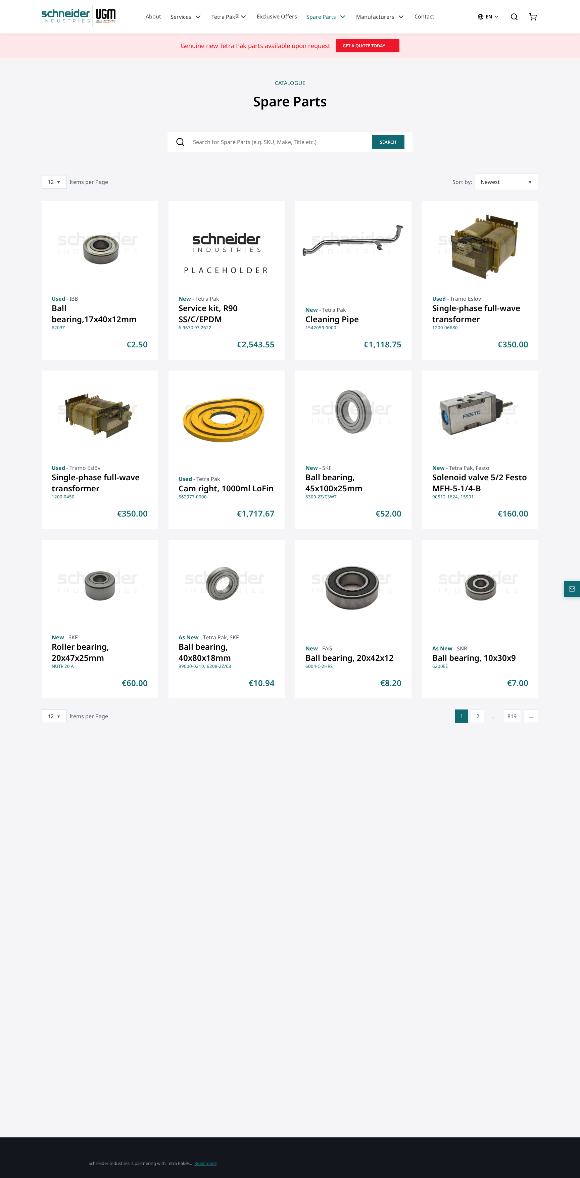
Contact (424, 16)
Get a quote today (367, 46)
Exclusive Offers (277, 16)
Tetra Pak (225, 16)
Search (388, 142)
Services (181, 16)
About (153, 16)
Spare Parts (321, 16)
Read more (205, 1163)
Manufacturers (375, 16)
